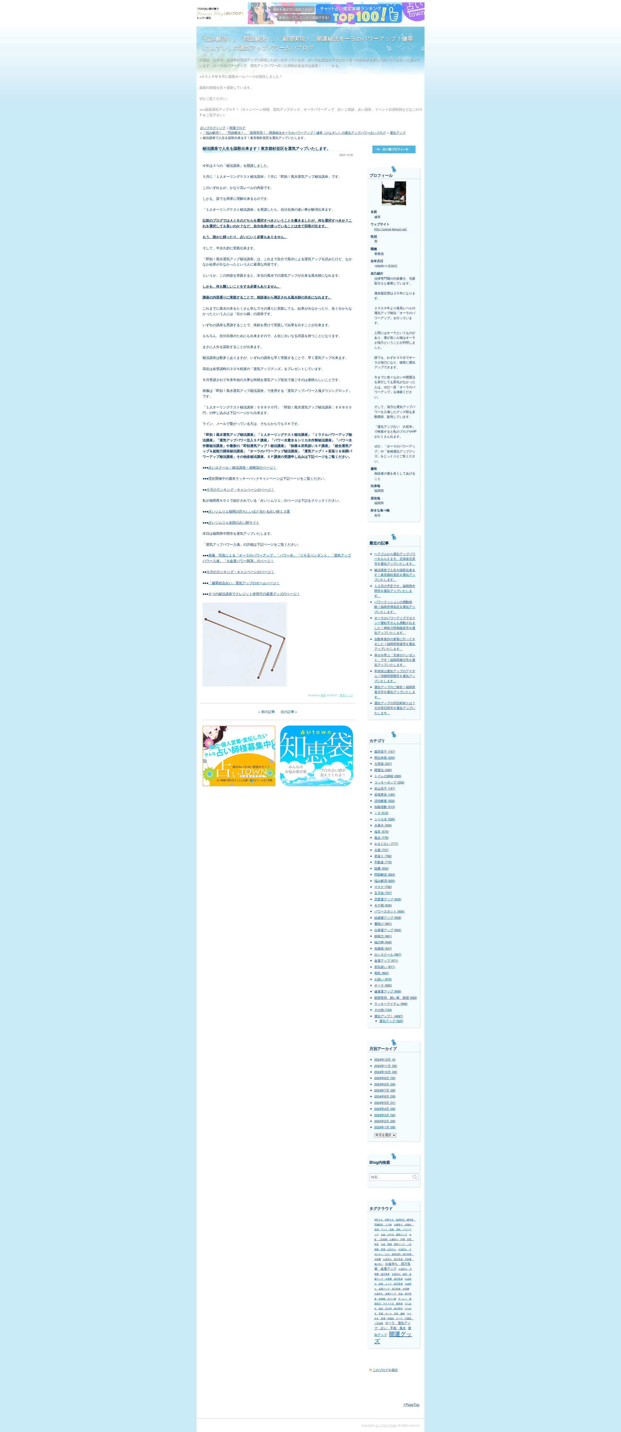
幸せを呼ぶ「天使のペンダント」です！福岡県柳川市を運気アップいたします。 (394, 660)
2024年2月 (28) (384, 1121)
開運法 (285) (383, 770)
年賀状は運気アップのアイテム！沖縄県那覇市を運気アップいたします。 (394, 676)
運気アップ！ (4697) (388, 1016)
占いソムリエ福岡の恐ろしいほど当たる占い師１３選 (249, 511)
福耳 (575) (381, 831)
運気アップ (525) (391, 1021)
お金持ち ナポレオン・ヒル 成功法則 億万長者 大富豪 (394, 1254)
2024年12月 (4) (384, 1059)
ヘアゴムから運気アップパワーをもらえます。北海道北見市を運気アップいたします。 (394, 559)
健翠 (323, 695)
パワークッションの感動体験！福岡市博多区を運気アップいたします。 (394, 607)
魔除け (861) (383, 924)
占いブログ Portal (386, 1425)
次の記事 (287, 711)
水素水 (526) (383, 825)
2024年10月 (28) (385, 1072)
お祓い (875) (383, 979)
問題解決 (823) (384, 874)
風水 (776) (381, 837)
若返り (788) (383, 856)
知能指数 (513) (384, 807)
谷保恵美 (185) (384, 794)
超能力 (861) (383, 936)
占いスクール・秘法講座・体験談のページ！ (242, 467)
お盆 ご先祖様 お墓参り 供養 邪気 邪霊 (394, 1239)
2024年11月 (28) (385, 1066)
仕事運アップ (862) (387, 930)
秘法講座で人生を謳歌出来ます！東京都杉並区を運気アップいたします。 (394, 575)
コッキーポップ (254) (389, 782)
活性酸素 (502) (384, 801)
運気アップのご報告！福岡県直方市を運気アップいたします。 (394, 692)
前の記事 (268, 711)
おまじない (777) (386, 843)
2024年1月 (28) (384, 1127)
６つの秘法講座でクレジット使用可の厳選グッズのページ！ (254, 593)
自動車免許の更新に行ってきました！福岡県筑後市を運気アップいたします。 (394, 644)
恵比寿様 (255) (384, 757)
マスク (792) (383, 887)
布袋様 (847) (383, 948)
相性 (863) (381, 973)
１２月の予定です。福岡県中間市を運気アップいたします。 (394, 591)
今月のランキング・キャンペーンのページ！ (240, 489)
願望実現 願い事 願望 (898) (395, 997)
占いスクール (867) (387, 954)
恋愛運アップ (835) (387, 899)
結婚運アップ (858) (387, 917)
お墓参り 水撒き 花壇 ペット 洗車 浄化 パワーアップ (394, 1229)
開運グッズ (393, 1337)
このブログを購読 (385, 1370)
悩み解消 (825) (384, 881)
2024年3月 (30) (384, 1115)
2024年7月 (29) (384, 1090)
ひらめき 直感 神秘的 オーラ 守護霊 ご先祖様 (394, 1318)
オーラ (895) (383, 985)
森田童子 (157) (384, 751)
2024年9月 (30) (384, 1078)
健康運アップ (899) (387, 991)
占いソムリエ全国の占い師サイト (233, 522)
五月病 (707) (383, 893)
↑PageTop (411, 1404)
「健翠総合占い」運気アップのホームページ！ (244, 582)
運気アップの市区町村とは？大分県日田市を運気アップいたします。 (394, 708)
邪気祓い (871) (384, 967)
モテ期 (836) (383, 905)
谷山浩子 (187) (384, 788)
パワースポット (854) (389, 911)
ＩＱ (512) (381, 813)
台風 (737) (381, 850)
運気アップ (346, 695)
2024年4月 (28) (384, 1109)
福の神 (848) (383, 942)
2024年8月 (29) (384, 1084)
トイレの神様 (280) (387, 776)
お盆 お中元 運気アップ (394, 1234)
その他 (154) (383, 1010)
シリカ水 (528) (384, 819)
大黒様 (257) (383, 763)
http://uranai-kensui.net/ (390, 229)
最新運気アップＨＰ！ (222, 108)
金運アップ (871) (386, 960)
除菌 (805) (381, 868)
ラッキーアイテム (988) (391, 1004)
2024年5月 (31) (384, 1102)
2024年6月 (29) (384, 1096)
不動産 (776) (383, 862)
